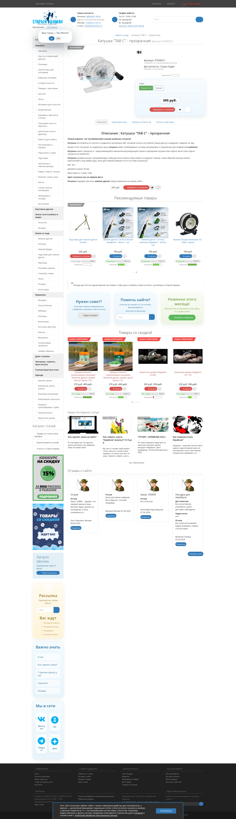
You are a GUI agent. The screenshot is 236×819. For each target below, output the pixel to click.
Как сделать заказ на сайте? (82, 437)
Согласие (138, 813)
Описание (101, 122)
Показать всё (195, 554)
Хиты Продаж (127, 774)
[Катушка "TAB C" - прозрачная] (100, 74)
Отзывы (42, 690)
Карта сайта (83, 782)
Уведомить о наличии (163, 109)
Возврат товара (84, 779)
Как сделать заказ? (47, 664)
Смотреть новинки (183, 317)
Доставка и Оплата (45, 3)
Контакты (38, 785)
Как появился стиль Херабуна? (183, 438)
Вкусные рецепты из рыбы (47, 443)
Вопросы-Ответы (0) (141, 122)
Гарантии (43, 683)
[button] (190, 4)
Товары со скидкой (129, 785)
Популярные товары (130, 779)
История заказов (172, 776)
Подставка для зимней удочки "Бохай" (153, 241)
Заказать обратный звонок (131, 26)
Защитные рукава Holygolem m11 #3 (152, 373)
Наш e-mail (39, 804)
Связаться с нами (85, 774)
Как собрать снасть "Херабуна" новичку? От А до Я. (117, 440)
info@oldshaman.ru (93, 26)
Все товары (126, 782)
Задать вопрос (90, 315)
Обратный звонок (49, 573)
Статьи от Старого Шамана (47, 449)
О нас (41, 657)
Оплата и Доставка (165, 122)
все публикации (136, 462)
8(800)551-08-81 (93, 16)
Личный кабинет (172, 774)
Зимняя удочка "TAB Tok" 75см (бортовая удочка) (83, 241)
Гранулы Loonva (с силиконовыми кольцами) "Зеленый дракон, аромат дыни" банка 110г (83, 376)
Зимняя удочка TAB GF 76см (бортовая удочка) (118, 241)
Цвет (142, 83)
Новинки (125, 776)
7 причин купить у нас (47, 674)
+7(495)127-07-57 (93, 22)
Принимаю (166, 811)
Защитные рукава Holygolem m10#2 (118, 373)
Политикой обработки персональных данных (96, 815)
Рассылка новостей (173, 782)
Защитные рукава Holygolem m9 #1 (188, 373)
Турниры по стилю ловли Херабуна (46, 435)
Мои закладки (171, 779)
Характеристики (119, 122)
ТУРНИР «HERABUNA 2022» (152, 437)
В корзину (82, 256)
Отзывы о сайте (84, 776)
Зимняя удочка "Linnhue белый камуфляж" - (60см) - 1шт (188, 241)
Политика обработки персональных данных (96, 796)
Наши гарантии (41, 779)
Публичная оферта (86, 799)
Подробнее (75, 528)
